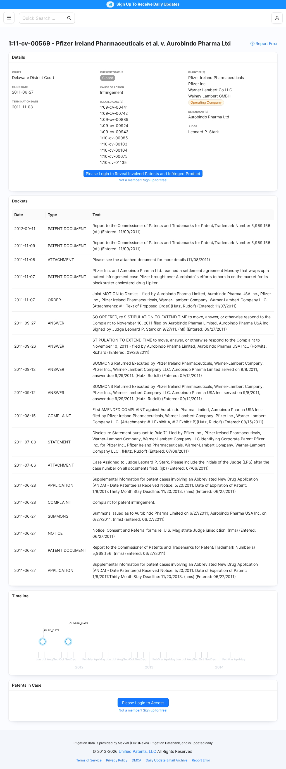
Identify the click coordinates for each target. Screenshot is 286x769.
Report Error (267, 43)
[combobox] (44, 18)
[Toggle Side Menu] (9, 17)
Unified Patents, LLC (137, 751)
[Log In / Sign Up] (277, 17)
